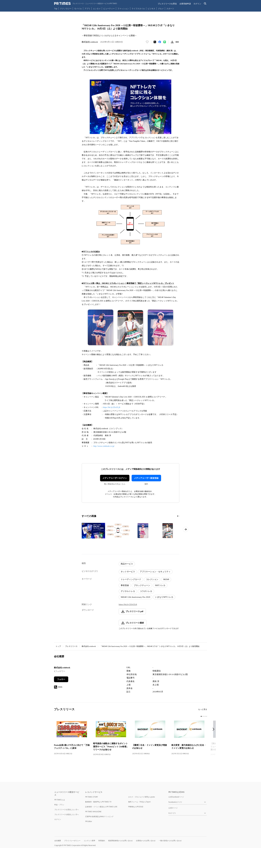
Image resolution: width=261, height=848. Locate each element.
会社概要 (57, 840)
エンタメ (97, 8)
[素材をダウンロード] (172, 42)
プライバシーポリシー (72, 840)
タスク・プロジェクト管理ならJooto (141, 797)
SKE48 (166, 579)
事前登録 (125, 585)
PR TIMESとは (59, 800)
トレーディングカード (131, 579)
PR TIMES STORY (91, 797)
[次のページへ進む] (185, 529)
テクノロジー (66, 8)
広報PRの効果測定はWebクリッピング (99, 816)
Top (55, 8)
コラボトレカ (146, 591)
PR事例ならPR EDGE (135, 807)
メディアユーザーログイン (114, 478)
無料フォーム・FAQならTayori (139, 802)
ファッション (123, 8)
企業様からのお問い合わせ (146, 840)
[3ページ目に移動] (203, 716)
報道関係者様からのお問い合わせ (120, 840)
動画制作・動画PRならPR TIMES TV (98, 802)
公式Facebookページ (176, 797)
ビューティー (109, 8)
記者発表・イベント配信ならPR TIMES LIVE (101, 807)
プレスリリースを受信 (167, 3)
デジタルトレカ (128, 591)
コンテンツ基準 (89, 840)
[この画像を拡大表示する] (93, 531)
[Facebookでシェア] (160, 42)
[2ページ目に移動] (202, 716)
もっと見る (202, 709)
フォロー (61, 679)
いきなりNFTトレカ (164, 597)
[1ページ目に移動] (201, 716)
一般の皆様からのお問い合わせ (170, 840)
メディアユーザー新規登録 (146, 478)
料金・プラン (59, 804)
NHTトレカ (160, 585)
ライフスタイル (138, 8)
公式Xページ (173, 808)
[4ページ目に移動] (205, 716)
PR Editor (88, 821)
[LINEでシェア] (164, 42)
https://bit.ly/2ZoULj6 (111, 407)
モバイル (78, 8)
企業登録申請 (185, 3)
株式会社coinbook (89, 646)
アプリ (87, 8)
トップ (58, 646)
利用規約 (101, 840)
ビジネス (151, 8)
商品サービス (127, 564)
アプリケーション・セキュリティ (155, 572)
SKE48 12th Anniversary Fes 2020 (135, 597)
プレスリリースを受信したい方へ (66, 809)
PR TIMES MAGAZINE (93, 811)
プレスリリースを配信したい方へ (66, 814)
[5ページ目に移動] (206, 716)
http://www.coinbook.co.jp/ (103, 446)
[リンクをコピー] (177, 42)
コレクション (152, 579)
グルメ (161, 8)
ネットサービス (128, 572)
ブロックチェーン (142, 585)
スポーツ (170, 8)
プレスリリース (71, 646)
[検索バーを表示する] (205, 3)
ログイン (197, 3)
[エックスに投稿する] (155, 42)
